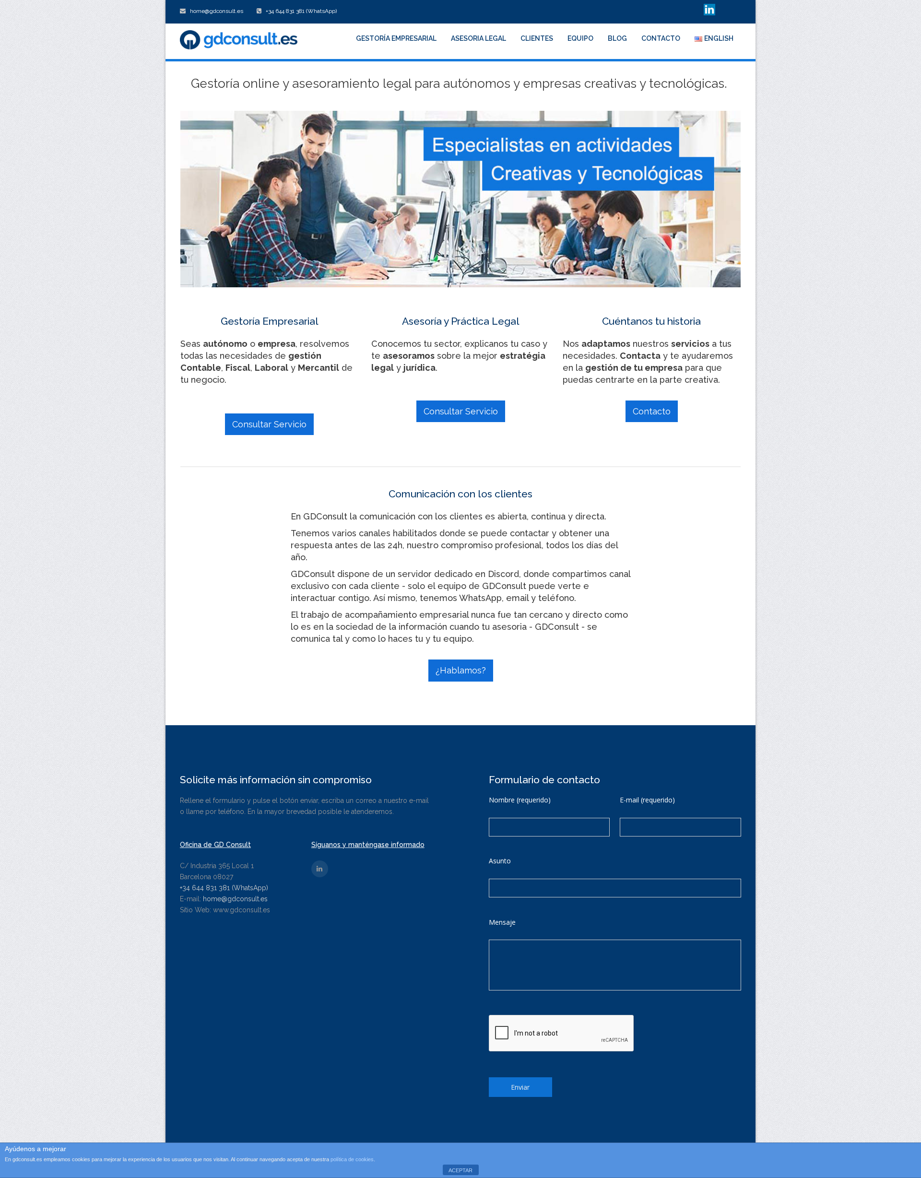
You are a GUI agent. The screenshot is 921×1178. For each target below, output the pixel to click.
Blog (617, 38)
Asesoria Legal (478, 38)
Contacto (660, 38)
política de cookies (352, 1159)
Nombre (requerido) (520, 799)
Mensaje (502, 922)
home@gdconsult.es (235, 899)
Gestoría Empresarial (396, 38)
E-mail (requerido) (647, 799)
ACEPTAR (460, 1170)
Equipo (580, 38)
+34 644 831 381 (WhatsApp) (224, 888)
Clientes (536, 38)
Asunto (500, 860)
